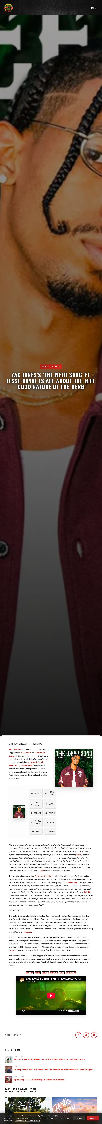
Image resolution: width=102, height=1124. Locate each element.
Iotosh (34, 762)
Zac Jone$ (30, 1091)
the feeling (71, 882)
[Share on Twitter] (86, 1035)
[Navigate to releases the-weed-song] (19, 811)
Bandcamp (37, 813)
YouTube (52, 813)
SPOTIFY (29, 972)
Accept (92, 1118)
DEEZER (45, 972)
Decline (79, 1118)
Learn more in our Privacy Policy (27, 1121)
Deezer (52, 822)
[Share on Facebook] (78, 1035)
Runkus (27, 932)
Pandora (52, 831)
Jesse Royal (25, 752)
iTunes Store (52, 793)
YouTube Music (38, 822)
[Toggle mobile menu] (94, 8)
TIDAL (61, 972)
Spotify (37, 793)
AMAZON (54, 972)
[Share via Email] (94, 1035)
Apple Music (37, 804)
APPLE (37, 972)
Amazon (51, 804)
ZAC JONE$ (14, 749)
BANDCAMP (71, 972)
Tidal (38, 831)
